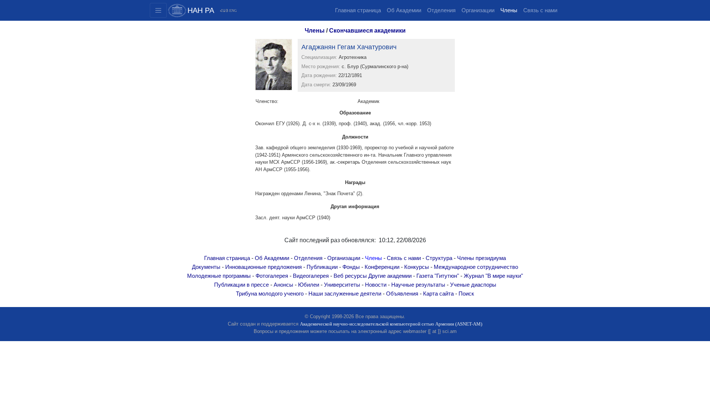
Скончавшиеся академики (367, 30)
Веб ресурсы (350, 276)
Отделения (441, 10)
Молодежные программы (219, 276)
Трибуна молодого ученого (270, 294)
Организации (478, 10)
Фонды (351, 267)
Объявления (402, 294)
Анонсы (283, 285)
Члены (508, 10)
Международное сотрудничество (476, 267)
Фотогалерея (272, 276)
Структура (439, 258)
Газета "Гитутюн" (437, 276)
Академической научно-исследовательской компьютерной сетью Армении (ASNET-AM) (391, 324)
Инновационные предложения (263, 267)
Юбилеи (308, 285)
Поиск (466, 294)
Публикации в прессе (241, 285)
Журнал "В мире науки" (493, 276)
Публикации (322, 267)
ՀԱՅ (224, 11)
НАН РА (200, 10)
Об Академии (404, 10)
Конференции (382, 267)
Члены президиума (481, 258)
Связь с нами (540, 10)
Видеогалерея (311, 276)
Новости (375, 285)
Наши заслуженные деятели (344, 294)
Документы (206, 267)
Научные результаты (418, 285)
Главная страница (358, 10)
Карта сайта (438, 294)
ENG (233, 11)
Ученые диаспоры (473, 285)
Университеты (342, 285)
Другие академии (390, 276)
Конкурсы (416, 267)
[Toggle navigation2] (158, 10)
